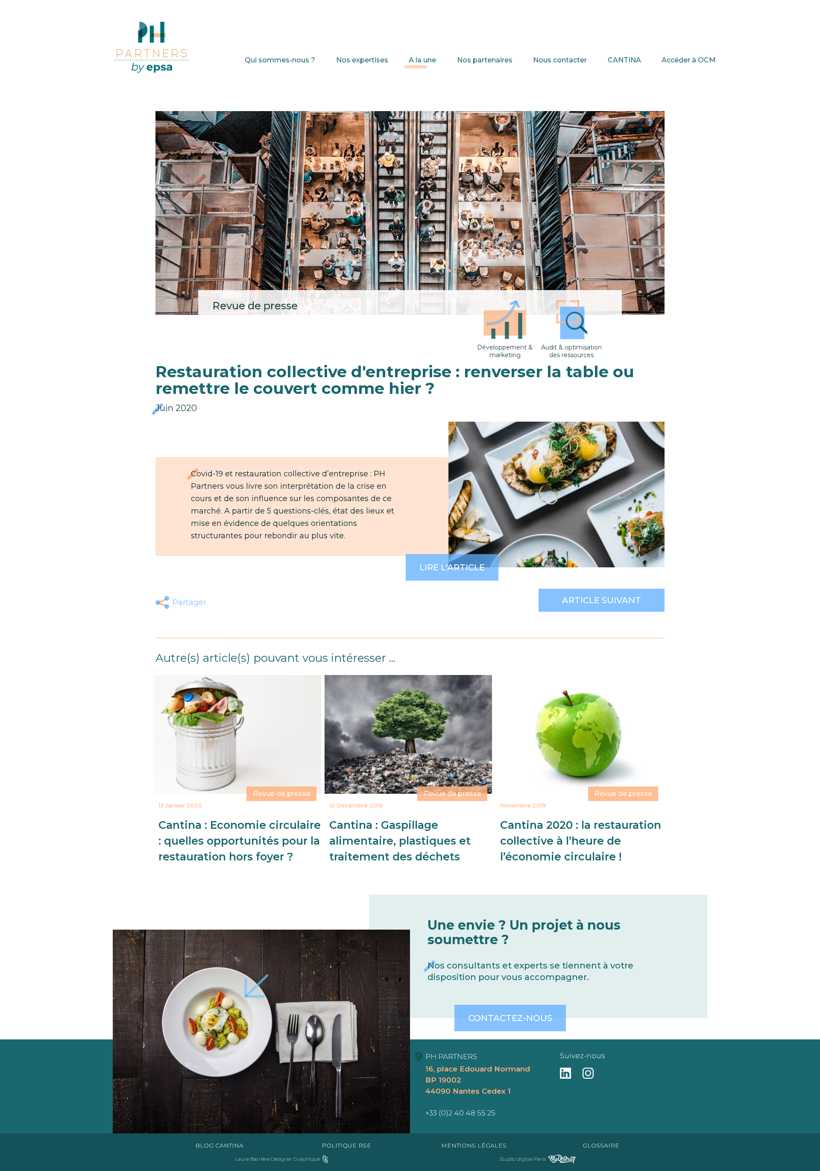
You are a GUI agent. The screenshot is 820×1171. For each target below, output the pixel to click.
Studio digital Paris (522, 1159)
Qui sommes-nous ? (280, 60)
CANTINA (624, 60)
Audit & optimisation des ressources (571, 351)
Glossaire (601, 1145)
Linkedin (260, 602)
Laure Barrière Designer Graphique (277, 1159)
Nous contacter (560, 60)
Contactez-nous (510, 1018)
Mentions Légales (474, 1145)
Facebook (220, 602)
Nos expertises (362, 60)
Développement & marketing (505, 351)
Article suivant (601, 600)
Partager (189, 602)
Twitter (240, 602)
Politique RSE (346, 1145)
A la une (422, 60)
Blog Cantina (219, 1145)
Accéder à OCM (689, 60)
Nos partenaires (484, 60)
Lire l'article (452, 567)
